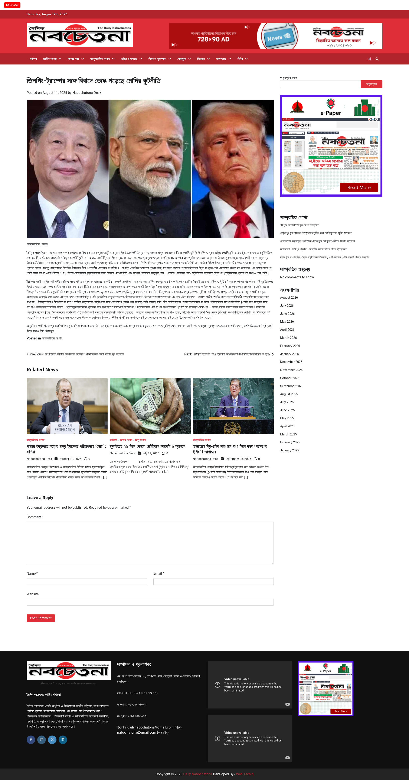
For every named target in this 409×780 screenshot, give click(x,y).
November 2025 (291, 370)
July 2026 (287, 306)
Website (33, 594)
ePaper (14, 5)
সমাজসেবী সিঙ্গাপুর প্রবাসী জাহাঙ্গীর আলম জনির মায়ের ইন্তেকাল (313, 249)
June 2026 (287, 314)
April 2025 (287, 426)
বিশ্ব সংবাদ (140, 440)
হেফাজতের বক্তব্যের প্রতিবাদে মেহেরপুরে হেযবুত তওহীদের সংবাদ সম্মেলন (317, 241)
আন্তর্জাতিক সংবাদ (100, 59)
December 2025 (291, 362)
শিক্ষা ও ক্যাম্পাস (157, 59)
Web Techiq (244, 774)
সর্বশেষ (33, 59)
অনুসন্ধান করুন (288, 78)
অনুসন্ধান (371, 84)
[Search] (377, 59)
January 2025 (289, 450)
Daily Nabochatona (197, 774)
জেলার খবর (73, 59)
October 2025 (289, 378)
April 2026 (287, 330)
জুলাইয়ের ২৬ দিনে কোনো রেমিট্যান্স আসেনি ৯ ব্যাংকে (147, 446)
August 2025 (289, 394)
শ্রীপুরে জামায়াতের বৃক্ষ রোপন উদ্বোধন (299, 225)
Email (158, 573)
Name (32, 573)
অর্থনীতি (113, 440)
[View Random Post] (369, 59)
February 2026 (290, 346)
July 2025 (287, 402)
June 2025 (287, 410)
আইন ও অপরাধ (129, 59)
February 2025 (290, 442)
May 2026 (287, 322)
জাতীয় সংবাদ (49, 59)
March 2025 (288, 434)
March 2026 (288, 338)
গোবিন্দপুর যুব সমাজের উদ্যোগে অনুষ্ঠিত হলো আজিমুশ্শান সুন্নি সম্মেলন (316, 233)
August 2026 (289, 298)
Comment (35, 517)
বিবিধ (240, 59)
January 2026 (289, 354)
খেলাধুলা (181, 59)
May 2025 (287, 418)
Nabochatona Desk (86, 93)
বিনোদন (201, 59)
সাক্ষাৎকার (221, 59)
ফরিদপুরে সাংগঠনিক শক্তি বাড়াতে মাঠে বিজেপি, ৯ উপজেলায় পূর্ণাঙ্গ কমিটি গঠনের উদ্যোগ (324, 257)
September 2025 (291, 386)
